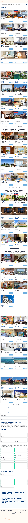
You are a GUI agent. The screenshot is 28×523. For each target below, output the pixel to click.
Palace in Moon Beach (17, 168)
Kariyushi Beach (17, 459)
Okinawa (2, 20)
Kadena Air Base (3, 453)
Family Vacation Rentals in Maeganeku (14, 248)
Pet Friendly (3, 423)
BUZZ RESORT (2, 290)
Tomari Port (2, 457)
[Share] (26, 4)
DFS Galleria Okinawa (3, 461)
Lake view (7, 423)
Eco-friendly (10, 423)
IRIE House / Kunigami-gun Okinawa (5, 229)
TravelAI (19, 520)
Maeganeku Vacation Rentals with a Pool (15, 187)
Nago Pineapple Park (3, 459)
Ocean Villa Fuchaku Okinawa (4, 182)
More (11, 8)
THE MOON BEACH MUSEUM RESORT (5, 168)
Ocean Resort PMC (17, 290)
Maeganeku (4, 20)
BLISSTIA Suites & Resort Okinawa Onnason (6, 141)
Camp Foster (16, 461)
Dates (2, 8)
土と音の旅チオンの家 (3, 202)
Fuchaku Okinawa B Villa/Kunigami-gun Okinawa (7, 399)
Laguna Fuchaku (17, 229)
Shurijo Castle (2, 455)
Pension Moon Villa (3, 338)
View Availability (11, 35)
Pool (1, 423)
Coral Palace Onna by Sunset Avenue (19, 263)
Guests (8, 8)
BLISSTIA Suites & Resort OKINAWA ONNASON (20, 141)
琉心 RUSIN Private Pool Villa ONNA (19, 182)
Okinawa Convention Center (18, 453)
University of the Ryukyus (18, 455)
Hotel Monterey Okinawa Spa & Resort (5, 93)
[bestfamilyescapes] (3, 1)
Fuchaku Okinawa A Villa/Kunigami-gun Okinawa (21, 399)
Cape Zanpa (16, 457)
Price (5, 8)
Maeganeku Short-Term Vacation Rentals (15, 404)
